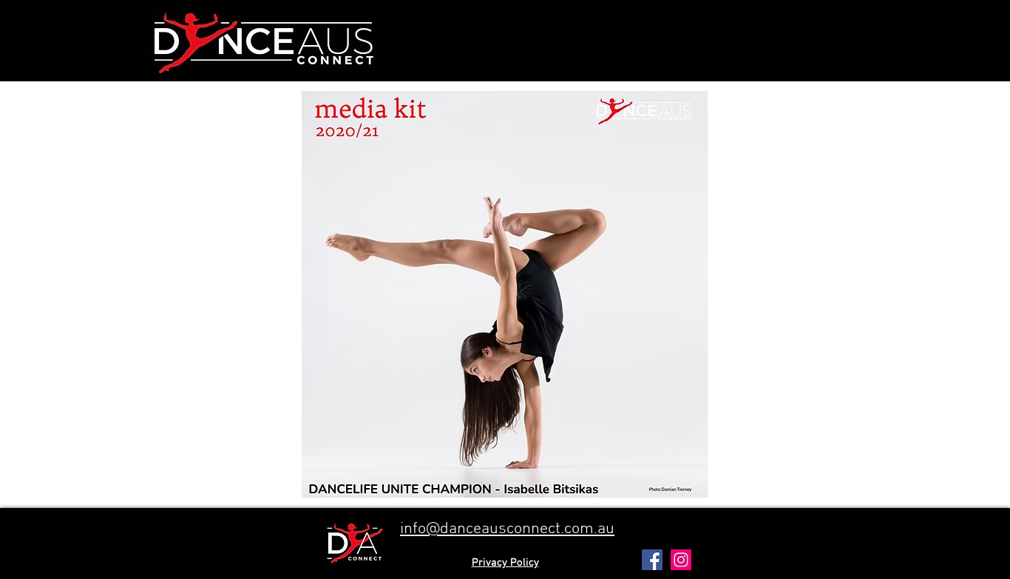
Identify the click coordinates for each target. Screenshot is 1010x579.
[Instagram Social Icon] (681, 559)
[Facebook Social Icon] (652, 559)
